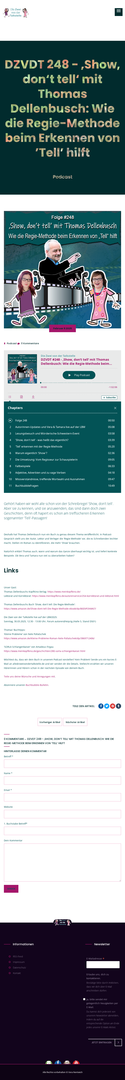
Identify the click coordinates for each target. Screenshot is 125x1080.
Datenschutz (19, 967)
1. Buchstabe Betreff (15, 823)
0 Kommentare (30, 343)
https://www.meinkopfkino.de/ (64, 591)
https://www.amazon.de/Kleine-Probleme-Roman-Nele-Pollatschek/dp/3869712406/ (49, 638)
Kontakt (17, 973)
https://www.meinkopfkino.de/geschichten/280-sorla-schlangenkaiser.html (44, 651)
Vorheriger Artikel (49, 722)
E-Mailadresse (95, 959)
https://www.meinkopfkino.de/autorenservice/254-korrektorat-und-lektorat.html (75, 595)
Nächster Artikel (75, 722)
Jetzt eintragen (101, 1042)
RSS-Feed (18, 956)
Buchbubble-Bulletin (37, 685)
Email (8, 790)
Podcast (62, 177)
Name (8, 773)
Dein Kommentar (13, 840)
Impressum (19, 962)
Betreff (8, 756)
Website (8, 806)
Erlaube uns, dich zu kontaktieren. (97, 976)
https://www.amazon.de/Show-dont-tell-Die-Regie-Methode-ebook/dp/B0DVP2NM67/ (50, 608)
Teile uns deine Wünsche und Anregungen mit (29, 676)
